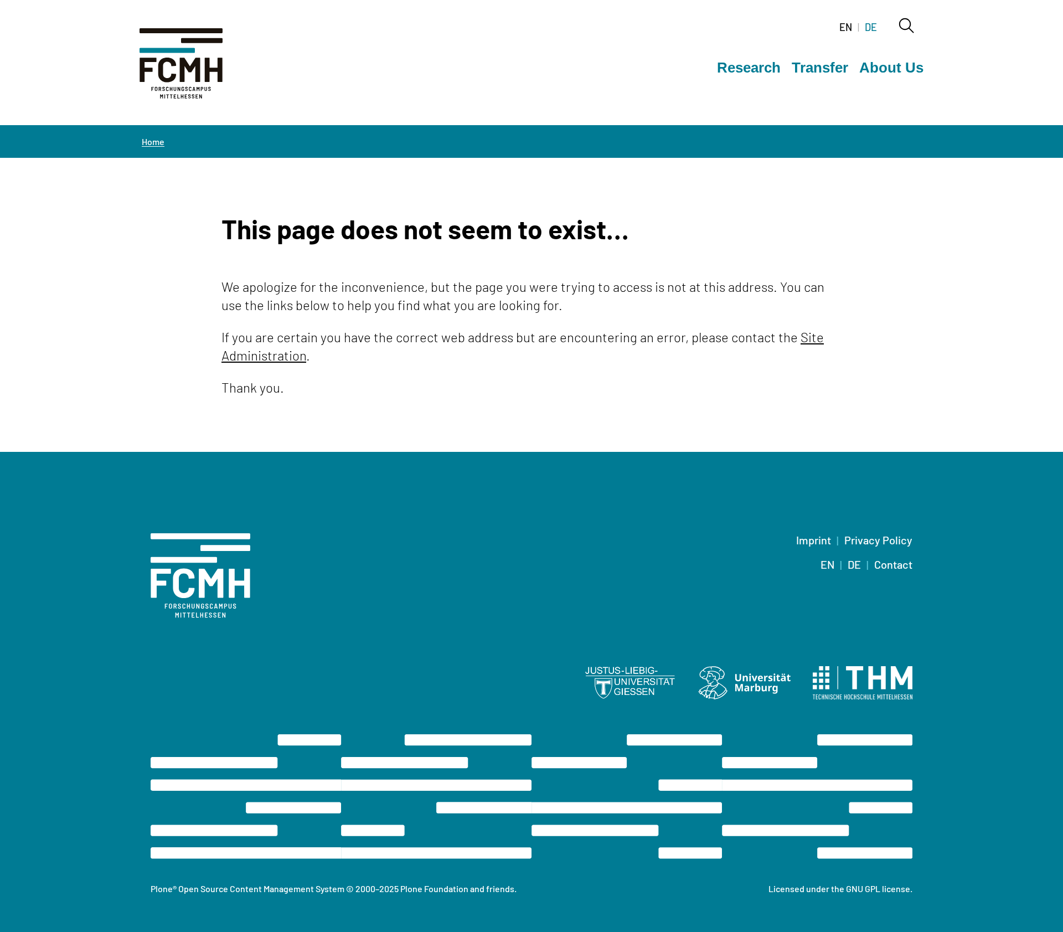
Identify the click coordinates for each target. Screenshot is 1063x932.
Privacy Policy (878, 540)
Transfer (820, 67)
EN (845, 27)
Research (749, 67)
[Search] (905, 26)
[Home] (195, 69)
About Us (891, 67)
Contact (893, 564)
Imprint (813, 540)
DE (871, 27)
